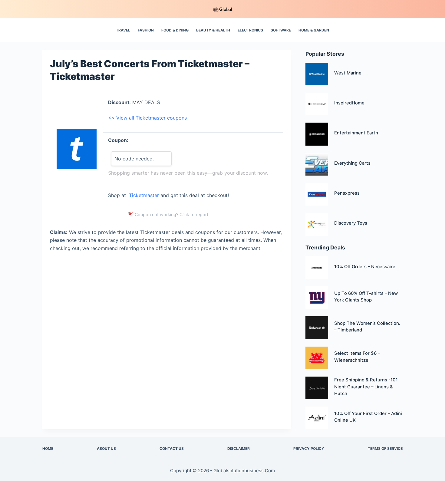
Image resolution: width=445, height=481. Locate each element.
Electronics (250, 30)
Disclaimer (238, 448)
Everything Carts (352, 163)
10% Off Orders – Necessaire (364, 266)
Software (281, 30)
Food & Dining (175, 30)
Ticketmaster (144, 195)
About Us (106, 448)
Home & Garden (313, 30)
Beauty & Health (213, 30)
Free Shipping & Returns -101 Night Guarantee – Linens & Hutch (366, 386)
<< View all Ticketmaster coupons (147, 118)
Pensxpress (347, 193)
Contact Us (172, 448)
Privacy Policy (308, 448)
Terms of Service (385, 448)
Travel (123, 30)
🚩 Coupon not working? (168, 214)
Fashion (146, 30)
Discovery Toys (350, 223)
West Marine (347, 73)
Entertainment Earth (356, 133)
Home (47, 448)
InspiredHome (349, 103)
